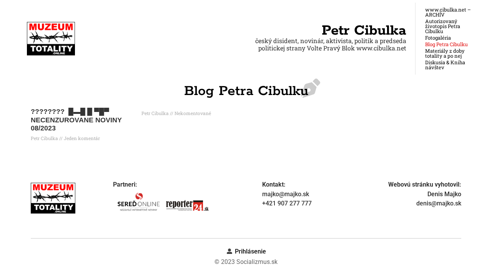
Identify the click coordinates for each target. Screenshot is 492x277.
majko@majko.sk (285, 194)
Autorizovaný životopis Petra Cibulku (442, 26)
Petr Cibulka (364, 31)
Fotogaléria (438, 38)
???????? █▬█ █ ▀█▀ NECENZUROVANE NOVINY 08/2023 (76, 120)
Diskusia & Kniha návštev (445, 65)
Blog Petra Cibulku (446, 44)
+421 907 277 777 (287, 203)
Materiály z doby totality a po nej (445, 53)
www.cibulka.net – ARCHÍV (448, 12)
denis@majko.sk (438, 203)
